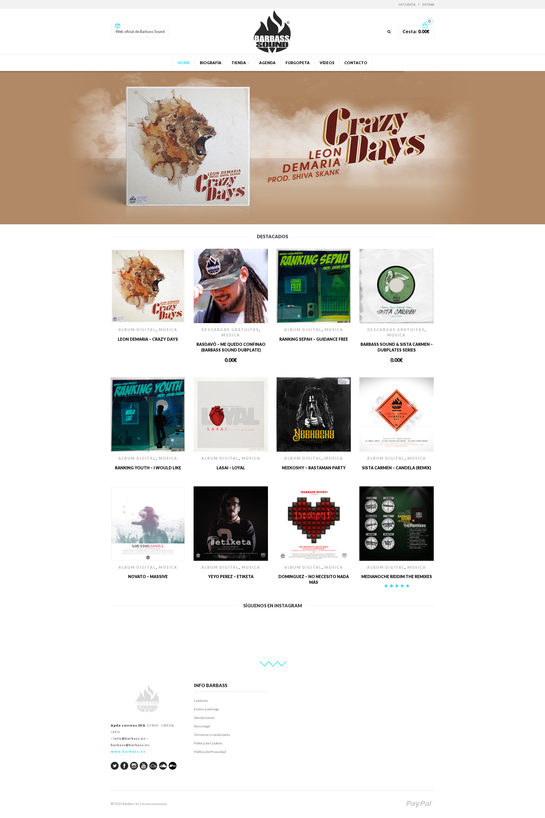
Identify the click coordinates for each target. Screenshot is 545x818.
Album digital (137, 329)
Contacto (355, 62)
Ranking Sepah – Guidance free (313, 339)
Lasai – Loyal (231, 467)
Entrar (428, 4)
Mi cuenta (407, 4)
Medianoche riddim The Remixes (396, 576)
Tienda (238, 62)
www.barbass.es (128, 751)
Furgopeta (298, 62)
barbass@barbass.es (130, 745)
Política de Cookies (208, 743)
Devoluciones (204, 718)
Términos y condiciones (212, 735)
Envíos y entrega (206, 709)
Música (168, 329)
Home (184, 62)
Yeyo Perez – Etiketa (230, 576)
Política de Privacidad (210, 752)
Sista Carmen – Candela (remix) (396, 467)
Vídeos (327, 62)
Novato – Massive (148, 576)
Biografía (210, 62)
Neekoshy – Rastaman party (314, 467)
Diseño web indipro (154, 804)
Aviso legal (202, 726)
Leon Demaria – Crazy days (148, 339)
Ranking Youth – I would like (148, 467)
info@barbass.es (129, 738)
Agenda (267, 62)
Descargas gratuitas (230, 329)
